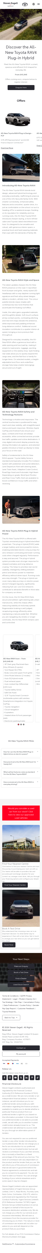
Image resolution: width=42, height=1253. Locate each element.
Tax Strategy (7, 1002)
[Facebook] (4, 1077)
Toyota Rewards (9, 1011)
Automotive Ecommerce (25, 1244)
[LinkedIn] (26, 1077)
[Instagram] (10, 1077)
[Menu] (38, 4)
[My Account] (34, 4)
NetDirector (7, 1244)
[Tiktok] (37, 1077)
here (23, 1236)
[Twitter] (21, 1077)
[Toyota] (25, 4)
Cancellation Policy (32, 1002)
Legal (15, 999)
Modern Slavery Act (27, 999)
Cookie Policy (25, 1005)
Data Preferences (11, 1005)
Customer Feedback (25, 1008)
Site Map (18, 1002)
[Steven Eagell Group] (10, 4)
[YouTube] (15, 1077)
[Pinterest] (32, 1077)
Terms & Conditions (10, 995)
